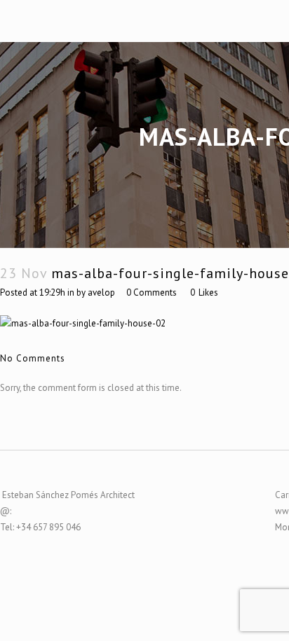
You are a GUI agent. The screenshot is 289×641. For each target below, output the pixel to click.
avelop (101, 292)
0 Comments (151, 292)
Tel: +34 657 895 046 (40, 527)
